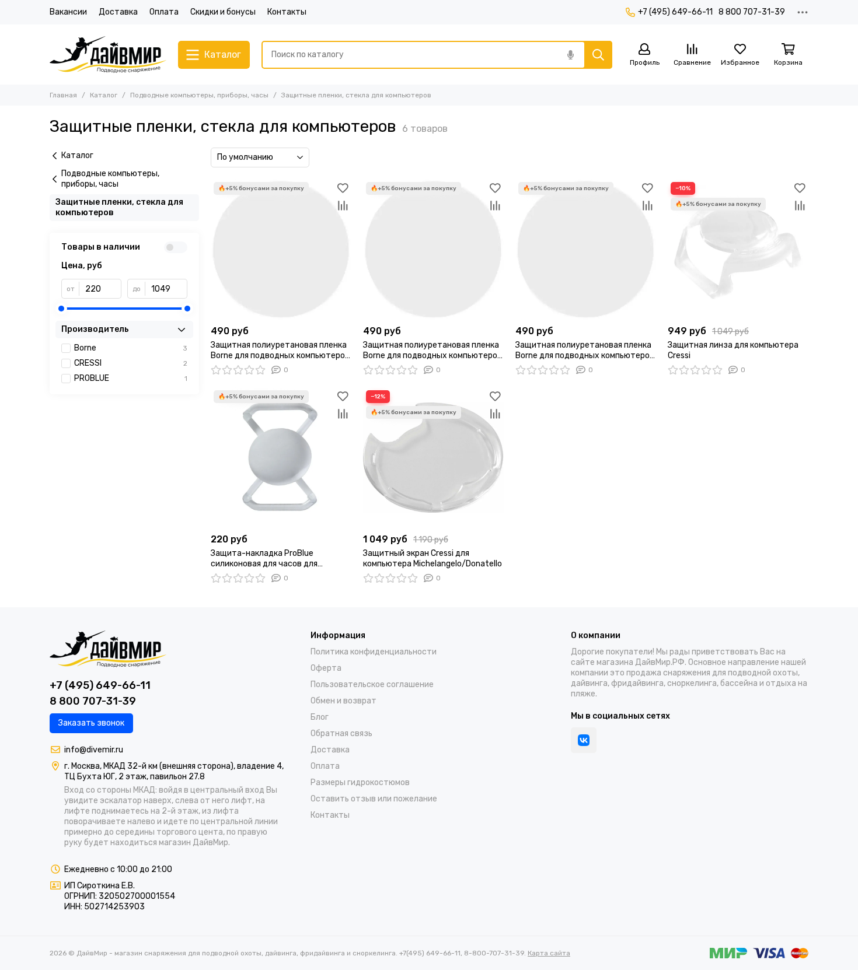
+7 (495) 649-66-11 (675, 12)
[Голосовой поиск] (570, 55)
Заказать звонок (91, 723)
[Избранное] (342, 188)
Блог (320, 717)
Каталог (103, 95)
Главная (63, 95)
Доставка (118, 12)
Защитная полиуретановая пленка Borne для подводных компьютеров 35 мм (280, 350)
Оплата (164, 12)
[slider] (61, 308)
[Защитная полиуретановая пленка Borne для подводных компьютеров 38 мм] (433, 249)
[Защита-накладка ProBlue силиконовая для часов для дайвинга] (281, 457)
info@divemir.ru (93, 750)
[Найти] (598, 55)
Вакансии (68, 12)
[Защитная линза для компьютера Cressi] (738, 249)
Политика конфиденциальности (374, 652)
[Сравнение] (342, 205)
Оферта (326, 668)
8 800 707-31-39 (752, 12)
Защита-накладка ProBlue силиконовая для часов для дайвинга (264, 558)
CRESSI (130, 363)
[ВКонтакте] (584, 740)
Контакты (286, 12)
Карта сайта (549, 953)
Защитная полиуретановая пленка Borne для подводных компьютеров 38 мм (432, 350)
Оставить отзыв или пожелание (374, 799)
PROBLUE (130, 378)
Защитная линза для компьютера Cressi (733, 350)
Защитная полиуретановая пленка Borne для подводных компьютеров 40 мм (584, 350)
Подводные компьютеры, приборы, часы (199, 95)
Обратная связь (341, 733)
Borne (130, 348)
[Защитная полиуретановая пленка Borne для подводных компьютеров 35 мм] (281, 249)
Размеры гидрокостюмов (360, 782)
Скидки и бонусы (223, 12)
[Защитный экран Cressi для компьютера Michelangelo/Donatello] (433, 457)
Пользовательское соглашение (372, 684)
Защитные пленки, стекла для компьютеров (119, 207)
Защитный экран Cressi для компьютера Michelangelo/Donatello (432, 558)
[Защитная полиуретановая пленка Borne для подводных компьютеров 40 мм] (585, 249)
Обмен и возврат (343, 701)
